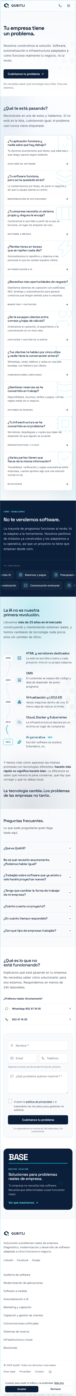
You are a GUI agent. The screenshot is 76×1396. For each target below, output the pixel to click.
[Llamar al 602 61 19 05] (60, 6)
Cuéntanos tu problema (24, 74)
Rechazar (56, 1389)
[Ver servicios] (68, 6)
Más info (59, 1383)
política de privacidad (39, 1101)
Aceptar (21, 1389)
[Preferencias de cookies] (50, 1372)
